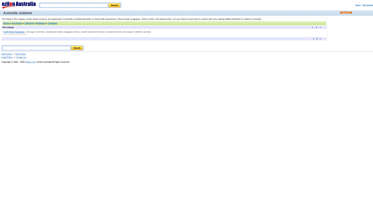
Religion (40, 23)
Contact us (21, 57)
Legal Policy (7, 57)
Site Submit (367, 5)
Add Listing (6, 54)
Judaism (52, 23)
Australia (17, 23)
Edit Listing (20, 54)
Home (358, 5)
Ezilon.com (30, 62)
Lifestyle (29, 23)
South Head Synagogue (14, 32)
